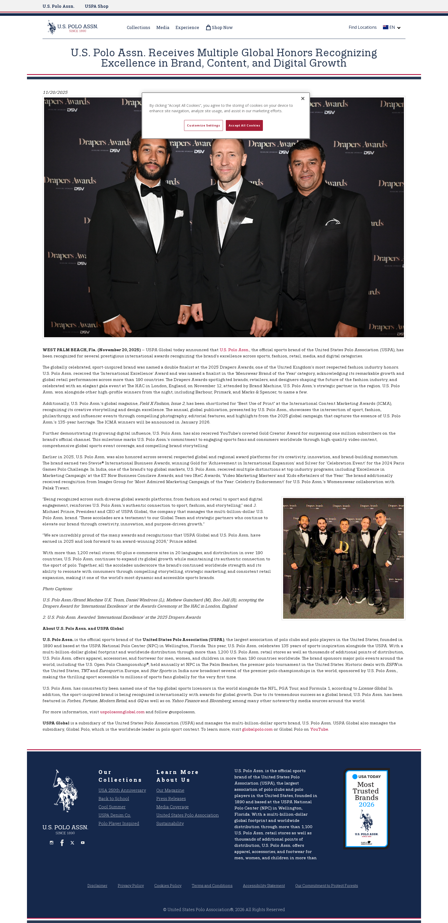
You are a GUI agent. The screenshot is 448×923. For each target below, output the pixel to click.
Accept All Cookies (244, 125)
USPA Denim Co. (115, 815)
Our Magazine (170, 790)
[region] (226, 115)
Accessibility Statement (264, 885)
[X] (72, 843)
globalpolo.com (257, 729)
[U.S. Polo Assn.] (79, 27)
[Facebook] (62, 843)
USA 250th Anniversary (122, 790)
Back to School (114, 798)
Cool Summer (112, 806)
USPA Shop (96, 6)
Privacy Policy (131, 885)
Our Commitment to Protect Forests (326, 885)
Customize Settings (203, 125)
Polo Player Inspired (119, 823)
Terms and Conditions (212, 885)
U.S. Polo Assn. (58, 6)
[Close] (303, 98)
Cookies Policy (167, 885)
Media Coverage (172, 806)
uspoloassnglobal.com (122, 712)
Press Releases (171, 798)
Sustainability (170, 823)
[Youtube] (83, 843)
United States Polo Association (187, 815)
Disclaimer (97, 885)
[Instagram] (51, 843)
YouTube (319, 729)
